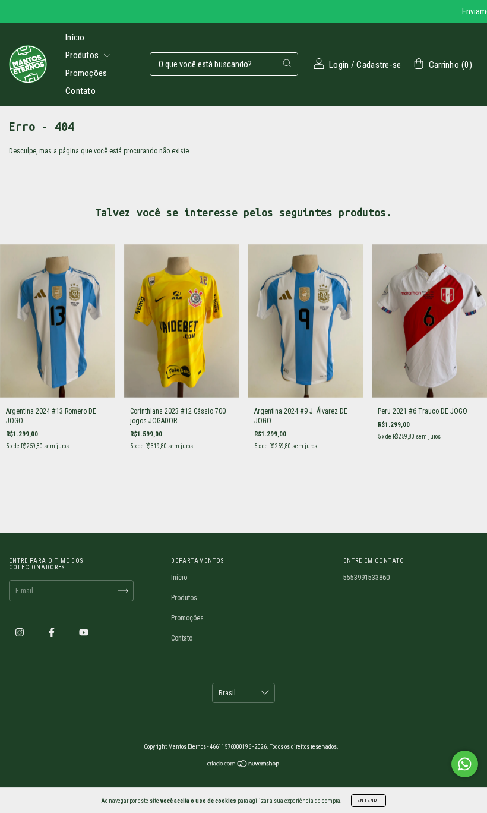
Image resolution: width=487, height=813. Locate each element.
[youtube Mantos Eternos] (83, 633)
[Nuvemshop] (244, 765)
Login (339, 64)
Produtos (83, 55)
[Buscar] (287, 63)
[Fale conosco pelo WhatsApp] (464, 764)
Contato (80, 91)
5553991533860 (366, 577)
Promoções (86, 73)
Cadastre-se (378, 64)
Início (75, 37)
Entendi (369, 800)
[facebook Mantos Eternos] (52, 633)
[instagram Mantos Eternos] (20, 633)
